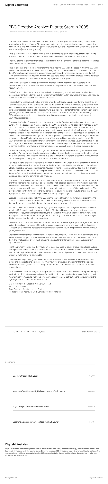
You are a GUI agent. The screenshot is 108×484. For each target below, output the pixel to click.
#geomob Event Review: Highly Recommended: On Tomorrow (39, 391)
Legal (51, 32)
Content (43, 32)
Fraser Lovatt (18, 32)
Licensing (56, 32)
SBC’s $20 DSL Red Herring (91, 332)
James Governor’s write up (49, 292)
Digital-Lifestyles (16, 5)
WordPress (100, 478)
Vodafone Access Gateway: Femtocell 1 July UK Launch (36, 422)
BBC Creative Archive (18, 286)
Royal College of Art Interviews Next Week (31, 407)
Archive (36, 32)
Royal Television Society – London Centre (26, 289)
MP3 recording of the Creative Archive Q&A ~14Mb (30, 283)
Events (48, 32)
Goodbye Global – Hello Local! (25, 376)
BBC (40, 32)
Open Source (63, 32)
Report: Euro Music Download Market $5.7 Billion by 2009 (26, 332)
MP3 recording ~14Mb (31, 49)
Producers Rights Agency (19, 292)
